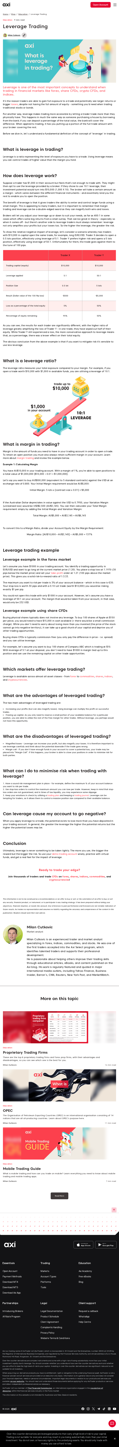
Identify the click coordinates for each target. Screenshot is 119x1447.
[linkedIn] (109, 1409)
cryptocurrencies (17, 679)
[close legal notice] (115, 1438)
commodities (87, 676)
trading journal (81, 795)
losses (14, 104)
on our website (17, 1381)
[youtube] (114, 1409)
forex (73, 676)
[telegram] (99, 1409)
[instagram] (88, 1409)
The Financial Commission (39, 1388)
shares (99, 676)
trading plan (53, 795)
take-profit (57, 573)
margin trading (25, 458)
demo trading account (64, 854)
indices (108, 676)
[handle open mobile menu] (114, 4)
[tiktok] (104, 1409)
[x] (93, 1409)
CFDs (55, 876)
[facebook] (83, 1409)
